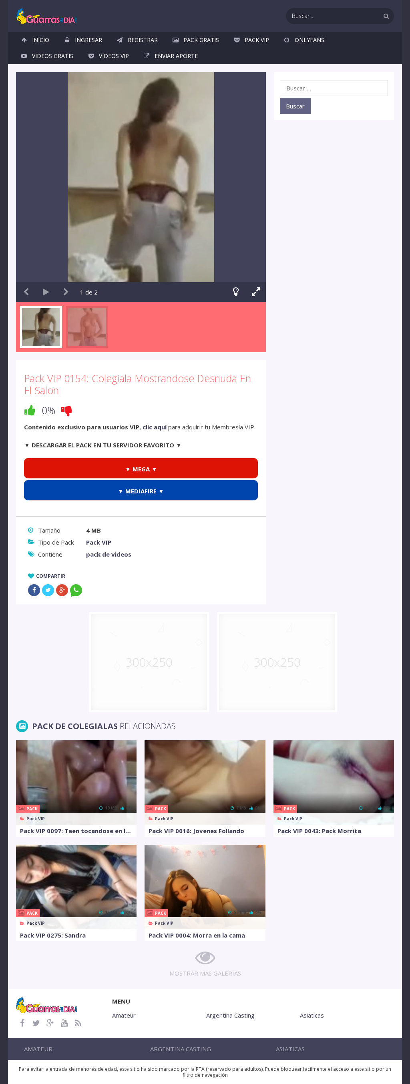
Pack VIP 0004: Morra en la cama (197, 935)
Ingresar (88, 40)
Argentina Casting (230, 1015)
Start (46, 292)
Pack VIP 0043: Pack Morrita (319, 831)
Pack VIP (257, 40)
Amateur (124, 1015)
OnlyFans (309, 40)
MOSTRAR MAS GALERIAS (205, 973)
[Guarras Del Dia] (47, 15)
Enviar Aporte (176, 56)
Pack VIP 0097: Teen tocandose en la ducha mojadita (76, 831)
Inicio (40, 40)
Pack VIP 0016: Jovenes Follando (196, 831)
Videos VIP (114, 56)
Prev (26, 292)
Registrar (143, 40)
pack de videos (108, 554)
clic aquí (155, 427)
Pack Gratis (201, 40)
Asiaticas (312, 1015)
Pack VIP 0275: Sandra (53, 935)
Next (66, 292)
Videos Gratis (52, 56)
